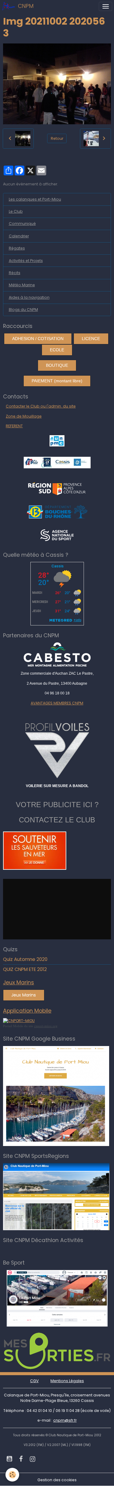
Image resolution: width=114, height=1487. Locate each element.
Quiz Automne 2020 (25, 959)
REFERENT (14, 426)
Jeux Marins (23, 995)
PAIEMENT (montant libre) (57, 380)
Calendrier (19, 236)
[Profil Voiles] (57, 749)
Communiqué (22, 223)
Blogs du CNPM (23, 309)
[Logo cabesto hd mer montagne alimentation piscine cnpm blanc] (57, 654)
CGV (34, 1380)
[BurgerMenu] (105, 6)
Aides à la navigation (29, 297)
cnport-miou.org (45, 1026)
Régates (17, 248)
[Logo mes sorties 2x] (57, 1350)
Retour (57, 138)
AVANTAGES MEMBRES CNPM (57, 703)
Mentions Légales (67, 1380)
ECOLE (57, 349)
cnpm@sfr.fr (65, 1420)
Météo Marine (22, 284)
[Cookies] (12, 1475)
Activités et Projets (26, 260)
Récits (14, 272)
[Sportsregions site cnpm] (56, 1196)
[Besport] (57, 1297)
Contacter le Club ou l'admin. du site (41, 406)
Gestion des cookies (57, 1479)
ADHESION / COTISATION (38, 338)
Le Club (16, 211)
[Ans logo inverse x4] (57, 534)
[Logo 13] (57, 511)
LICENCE (91, 338)
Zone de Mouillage (24, 416)
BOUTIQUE (57, 365)
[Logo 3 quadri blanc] (57, 488)
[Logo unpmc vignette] (57, 440)
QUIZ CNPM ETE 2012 (25, 969)
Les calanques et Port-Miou (35, 199)
